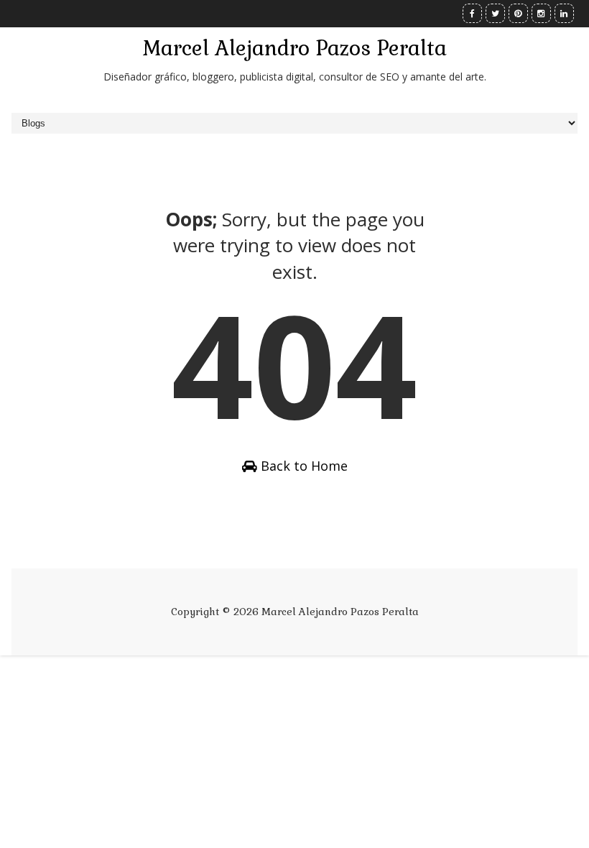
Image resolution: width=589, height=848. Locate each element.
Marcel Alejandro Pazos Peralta (295, 48)
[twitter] (495, 13)
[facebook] (472, 13)
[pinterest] (518, 13)
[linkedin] (564, 13)
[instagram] (541, 13)
